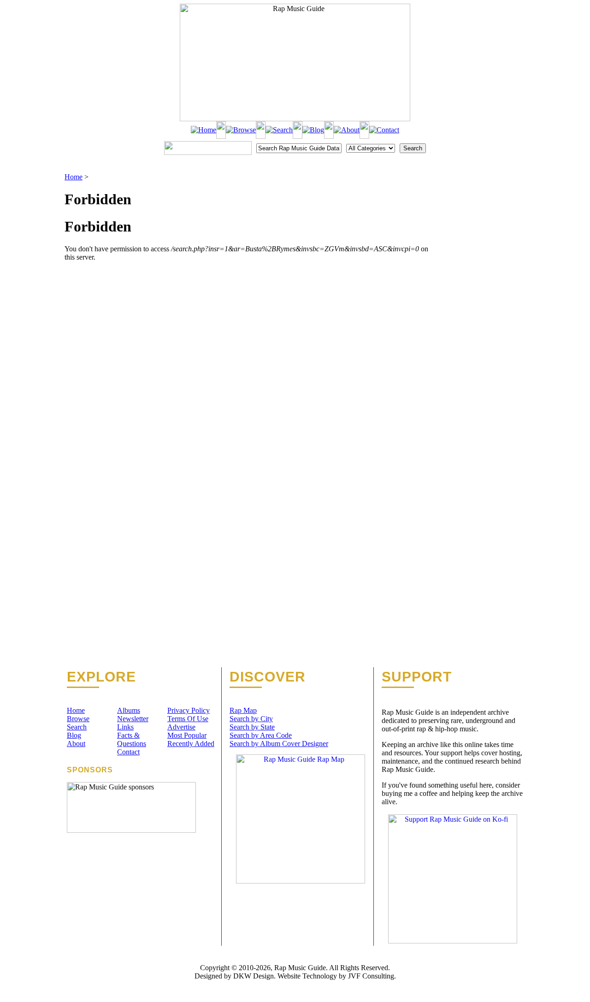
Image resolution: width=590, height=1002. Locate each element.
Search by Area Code (261, 735)
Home (74, 177)
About (76, 743)
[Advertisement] (477, 219)
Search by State (252, 727)
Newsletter (132, 719)
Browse (78, 719)
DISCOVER (268, 677)
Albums (128, 710)
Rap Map (243, 710)
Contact (128, 752)
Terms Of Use (187, 719)
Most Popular (186, 735)
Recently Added (190, 743)
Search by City (251, 719)
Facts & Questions (131, 739)
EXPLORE (101, 677)
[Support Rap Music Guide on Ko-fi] (452, 941)
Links (125, 727)
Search (77, 727)
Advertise (181, 727)
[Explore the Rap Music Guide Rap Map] (300, 881)
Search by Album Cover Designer (279, 743)
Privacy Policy (188, 710)
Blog (74, 735)
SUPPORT (417, 677)
